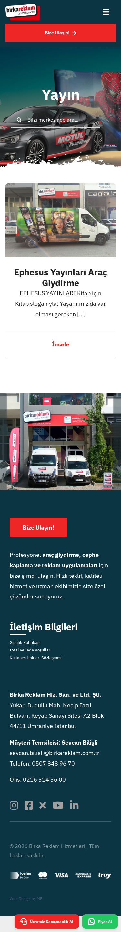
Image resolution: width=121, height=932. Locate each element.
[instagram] (14, 805)
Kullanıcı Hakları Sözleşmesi (36, 658)
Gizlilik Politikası (25, 642)
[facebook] (29, 805)
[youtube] (58, 805)
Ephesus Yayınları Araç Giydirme (60, 277)
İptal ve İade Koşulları (30, 650)
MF (39, 898)
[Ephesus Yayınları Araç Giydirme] (60, 188)
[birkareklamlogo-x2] (22, 6)
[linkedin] (74, 805)
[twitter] (42, 805)
